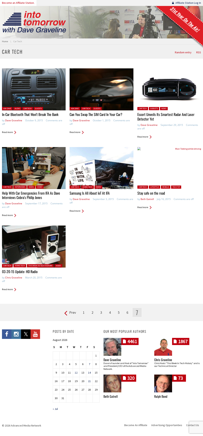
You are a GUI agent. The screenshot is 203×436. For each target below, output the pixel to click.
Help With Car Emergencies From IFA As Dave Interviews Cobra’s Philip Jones (31, 195)
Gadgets (154, 108)
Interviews (20, 187)
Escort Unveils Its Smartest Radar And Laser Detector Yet (165, 116)
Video (39, 187)
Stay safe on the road (151, 193)
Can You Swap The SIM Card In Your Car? (96, 114)
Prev (72, 312)
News (163, 108)
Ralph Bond (160, 396)
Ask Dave (7, 108)
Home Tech (87, 187)
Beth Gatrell (147, 199)
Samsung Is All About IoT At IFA (90, 193)
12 (76, 372)
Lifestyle (154, 187)
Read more (7, 132)
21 (89, 381)
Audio (17, 108)
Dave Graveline (13, 120)
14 (89, 372)
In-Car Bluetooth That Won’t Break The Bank (30, 114)
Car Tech (28, 108)
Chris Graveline (13, 277)
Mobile (165, 187)
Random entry (183, 52)
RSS (198, 52)
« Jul (55, 409)
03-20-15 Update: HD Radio (20, 271)
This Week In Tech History (40, 265)
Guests (38, 108)
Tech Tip (176, 187)
